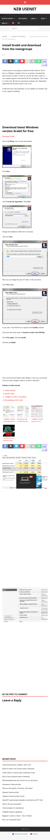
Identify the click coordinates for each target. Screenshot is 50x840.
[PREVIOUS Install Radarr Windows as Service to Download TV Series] (25, 519)
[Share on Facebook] (5, 62)
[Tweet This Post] (10, 62)
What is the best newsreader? (11, 804)
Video (33, 18)
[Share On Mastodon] (44, 62)
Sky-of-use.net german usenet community (16, 776)
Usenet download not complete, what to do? (16, 765)
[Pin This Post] (22, 62)
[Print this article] (33, 62)
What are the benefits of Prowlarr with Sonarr (17, 788)
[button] (2, 15)
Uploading (22, 18)
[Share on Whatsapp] (39, 62)
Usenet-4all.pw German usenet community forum (18, 773)
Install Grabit (9, 394)
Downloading (7, 18)
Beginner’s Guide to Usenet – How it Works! (17, 816)
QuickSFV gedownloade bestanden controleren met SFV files (22, 800)
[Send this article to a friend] (27, 62)
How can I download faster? (11, 820)
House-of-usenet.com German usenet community (18, 769)
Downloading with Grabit (14, 400)
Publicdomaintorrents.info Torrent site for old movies (20, 780)
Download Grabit (8, 136)
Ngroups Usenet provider (10, 792)
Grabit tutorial (10, 390)
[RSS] (25, 2)
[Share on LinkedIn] (16, 62)
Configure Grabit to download (15, 397)
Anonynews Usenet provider (11, 784)
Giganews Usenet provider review (13, 796)
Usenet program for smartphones (13, 808)
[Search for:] (25, 28)
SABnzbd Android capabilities (12, 812)
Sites (43, 18)
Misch (4, 23)
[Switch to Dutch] (13, 23)
